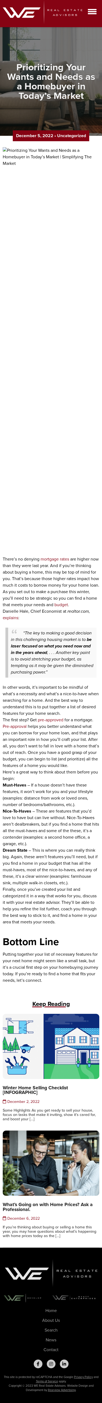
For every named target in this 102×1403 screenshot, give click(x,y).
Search (51, 1330)
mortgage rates (55, 559)
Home (51, 1310)
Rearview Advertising (62, 1390)
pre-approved (50, 720)
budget (61, 605)
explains (10, 618)
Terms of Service (47, 1381)
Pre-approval (15, 726)
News (51, 1340)
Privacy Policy (83, 1377)
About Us (51, 1320)
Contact (51, 1350)
